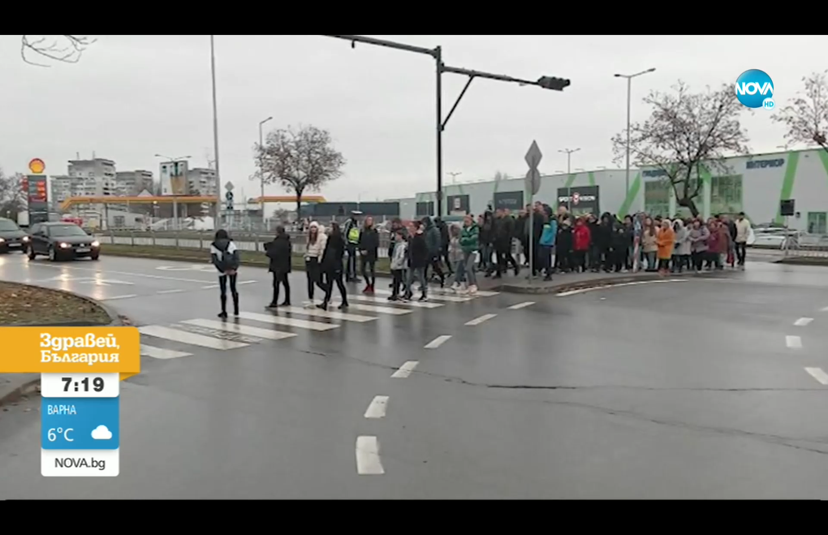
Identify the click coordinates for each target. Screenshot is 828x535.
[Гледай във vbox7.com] (810, 522)
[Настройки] (809, 16)
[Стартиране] (16, 522)
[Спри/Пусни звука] (36, 522)
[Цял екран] (790, 522)
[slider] (41, 509)
